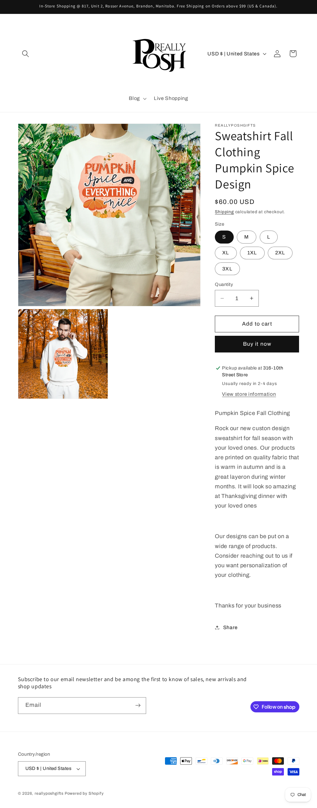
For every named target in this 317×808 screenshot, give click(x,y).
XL (225, 252)
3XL (227, 268)
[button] (26, 54)
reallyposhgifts (49, 793)
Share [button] (230, 627)
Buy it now (257, 344)
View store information (249, 394)
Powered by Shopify (84, 793)
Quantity (224, 284)
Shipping (224, 212)
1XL (252, 252)
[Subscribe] (138, 705)
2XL (280, 252)
